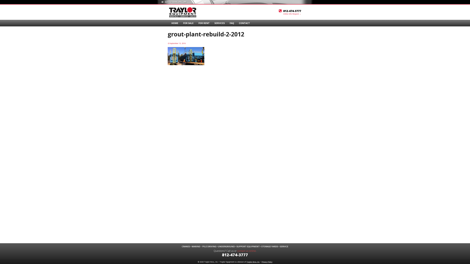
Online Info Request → (292, 14)
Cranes (186, 246)
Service (284, 246)
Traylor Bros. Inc (253, 262)
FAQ (232, 23)
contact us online (246, 251)
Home (174, 23)
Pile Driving (209, 246)
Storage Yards (269, 246)
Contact (244, 23)
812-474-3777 (292, 11)
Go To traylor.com (175, 2)
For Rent (204, 23)
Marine (196, 246)
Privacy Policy (267, 262)
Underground (226, 246)
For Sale (188, 23)
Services (219, 23)
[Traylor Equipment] (183, 12)
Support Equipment (248, 246)
